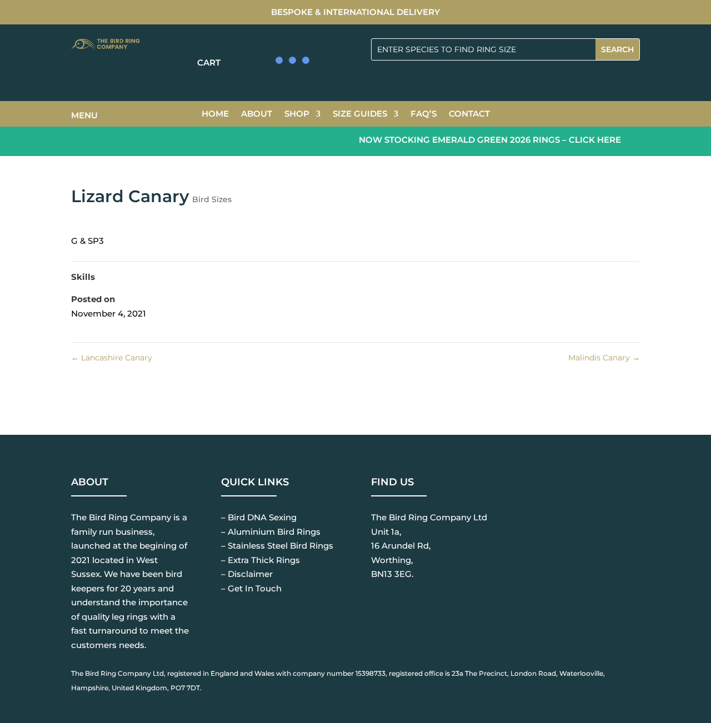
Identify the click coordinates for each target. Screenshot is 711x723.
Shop (296, 114)
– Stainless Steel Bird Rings (277, 545)
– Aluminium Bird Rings (271, 531)
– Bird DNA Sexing (259, 517)
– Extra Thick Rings (260, 560)
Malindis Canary (604, 358)
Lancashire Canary (111, 358)
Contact (469, 114)
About (256, 114)
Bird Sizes (212, 199)
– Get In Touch (251, 588)
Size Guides (360, 114)
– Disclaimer (247, 574)
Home (215, 114)
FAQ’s (423, 114)
